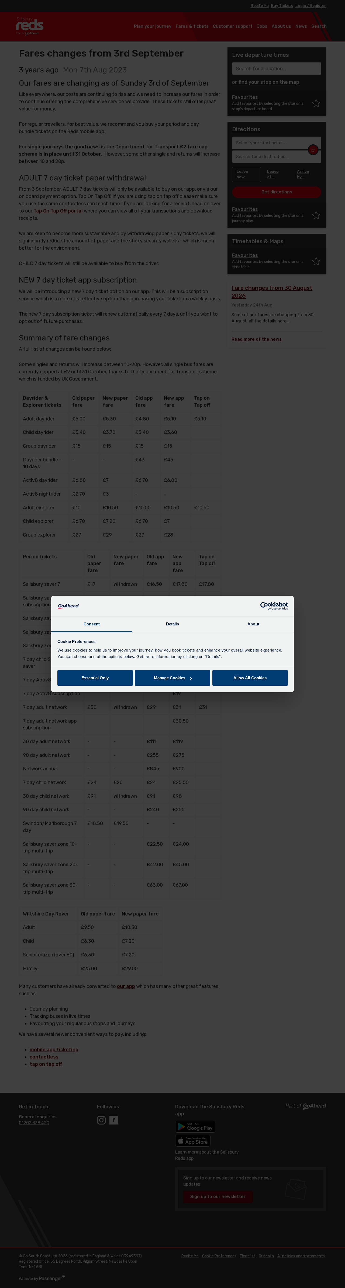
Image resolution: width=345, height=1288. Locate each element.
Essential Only (95, 678)
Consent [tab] (92, 624)
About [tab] (253, 624)
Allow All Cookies (250, 678)
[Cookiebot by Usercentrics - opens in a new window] (264, 606)
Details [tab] (172, 624)
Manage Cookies (169, 678)
